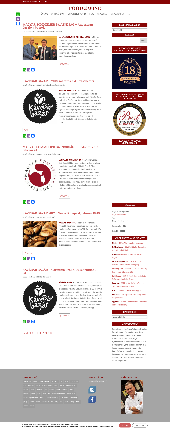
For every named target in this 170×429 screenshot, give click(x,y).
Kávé (53, 217)
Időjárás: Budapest (119, 215)
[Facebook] (18, 23)
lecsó (38, 394)
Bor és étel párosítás (54, 154)
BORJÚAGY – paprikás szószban (131, 243)
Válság (78, 402)
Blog (91, 14)
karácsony (26, 394)
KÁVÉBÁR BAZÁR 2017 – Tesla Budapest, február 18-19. (61, 213)
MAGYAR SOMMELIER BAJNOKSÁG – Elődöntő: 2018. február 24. (61, 148)
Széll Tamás (45, 402)
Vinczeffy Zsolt (117, 269)
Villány (72, 402)
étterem (25, 406)
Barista (47, 85)
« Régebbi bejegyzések (38, 333)
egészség (31, 385)
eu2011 (62, 385)
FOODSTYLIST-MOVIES (76, 14)
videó (66, 402)
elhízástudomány (47, 385)
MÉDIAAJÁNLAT (118, 14)
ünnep (32, 406)
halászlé (51, 389)
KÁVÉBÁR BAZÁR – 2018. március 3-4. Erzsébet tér (58, 81)
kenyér (33, 394)
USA (61, 402)
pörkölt (32, 402)
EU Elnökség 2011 (71, 385)
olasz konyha (64, 398)
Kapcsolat (102, 14)
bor (46, 32)
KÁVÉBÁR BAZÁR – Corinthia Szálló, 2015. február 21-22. (61, 271)
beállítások (90, 426)
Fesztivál (48, 217)
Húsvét (71, 389)
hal (46, 389)
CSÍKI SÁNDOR (57, 14)
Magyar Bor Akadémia (58, 394)
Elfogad (125, 425)
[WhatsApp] (18, 14)
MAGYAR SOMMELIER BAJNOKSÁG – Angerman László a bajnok (58, 25)
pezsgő (25, 402)
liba (49, 394)
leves (44, 394)
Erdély (55, 385)
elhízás (38, 385)
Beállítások (140, 425)
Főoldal (44, 14)
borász (55, 85)
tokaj (56, 402)
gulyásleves (40, 389)
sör (52, 402)
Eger (24, 385)
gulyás (32, 389)
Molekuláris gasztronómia (30, 398)
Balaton (35, 381)
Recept (38, 402)
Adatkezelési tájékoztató (97, 381)
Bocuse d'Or (55, 381)
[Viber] (18, 19)
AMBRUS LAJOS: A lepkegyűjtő (130, 290)
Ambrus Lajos (27, 381)
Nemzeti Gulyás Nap (52, 398)
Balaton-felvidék (44, 381)
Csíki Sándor (31, 32)
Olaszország (73, 398)
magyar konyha (71, 394)
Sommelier (58, 32)
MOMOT (42, 398)
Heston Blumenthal (61, 389)
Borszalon (51, 32)
